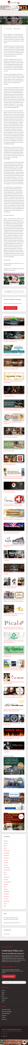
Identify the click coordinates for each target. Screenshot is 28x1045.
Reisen (5, 886)
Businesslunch (7, 956)
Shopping (15, 961)
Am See (21, 956)
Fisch (23, 958)
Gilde (24, 960)
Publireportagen (7, 882)
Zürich (3, 992)
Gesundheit (6, 855)
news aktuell (9, 28)
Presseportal (6, 877)
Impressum (4, 1019)
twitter (4, 1036)
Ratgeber (6, 884)
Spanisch (19, 961)
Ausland (5, 843)
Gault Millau (13, 951)
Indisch (6, 960)
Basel (3, 994)
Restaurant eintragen (10, 308)
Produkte (22, 51)
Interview (6, 865)
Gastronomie (6, 850)
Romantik (6, 954)
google (6, 1036)
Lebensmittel (6, 867)
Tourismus (6, 898)
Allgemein (6, 841)
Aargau (3, 1000)
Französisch (11, 961)
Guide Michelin (20, 960)
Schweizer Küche (5, 961)
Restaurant (13, 958)
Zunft (15, 960)
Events (5, 845)
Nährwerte (4, 1015)
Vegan (5, 903)
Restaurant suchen (6, 1009)
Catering (4, 958)
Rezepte (5, 889)
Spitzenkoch (6, 896)
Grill (8, 958)
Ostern (5, 874)
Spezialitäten (7, 891)
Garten (5, 848)
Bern (3, 996)
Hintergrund (6, 857)
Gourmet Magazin (6, 1013)
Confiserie (11, 960)
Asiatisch (19, 958)
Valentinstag (6, 901)
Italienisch (20, 954)
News (5, 872)
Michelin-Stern (7, 870)
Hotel (4, 950)
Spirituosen (6, 894)
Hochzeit (6, 860)
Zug (3, 1002)
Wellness (13, 954)
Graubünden (4, 998)
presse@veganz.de (16, 263)
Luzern (3, 990)
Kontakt (3, 1017)
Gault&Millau (6, 853)
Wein (5, 906)
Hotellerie (6, 862)
